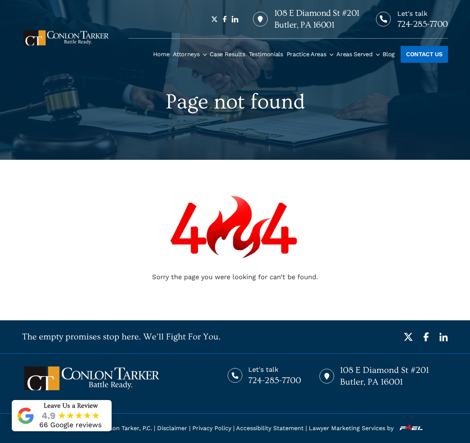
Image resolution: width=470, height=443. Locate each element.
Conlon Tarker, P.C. (125, 428)
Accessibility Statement (270, 428)
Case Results (227, 54)
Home (161, 54)
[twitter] (214, 19)
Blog (389, 54)
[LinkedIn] (443, 336)
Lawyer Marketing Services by (352, 428)
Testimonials (266, 54)
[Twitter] (408, 336)
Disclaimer (172, 428)
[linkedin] (235, 19)
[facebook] (224, 19)
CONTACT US (424, 54)
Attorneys (186, 54)
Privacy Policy (211, 428)
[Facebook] (426, 336)
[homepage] (66, 38)
